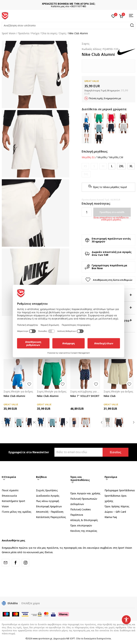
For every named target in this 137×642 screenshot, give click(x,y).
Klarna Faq (111, 517)
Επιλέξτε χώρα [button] (30, 603)
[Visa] (53, 614)
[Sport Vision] (5, 15)
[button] (68, 25)
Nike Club (110, 396)
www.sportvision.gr (42, 638)
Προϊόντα (23, 33)
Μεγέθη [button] (102, 157)
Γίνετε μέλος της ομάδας (16, 511)
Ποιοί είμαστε (10, 490)
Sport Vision (9, 33)
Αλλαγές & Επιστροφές (84, 520)
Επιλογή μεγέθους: (95, 151)
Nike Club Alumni (14, 396)
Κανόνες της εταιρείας (83, 530)
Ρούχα (35, 33)
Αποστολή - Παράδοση (49, 511)
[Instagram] (25, 562)
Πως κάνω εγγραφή (47, 501)
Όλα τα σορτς (49, 33)
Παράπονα (76, 514)
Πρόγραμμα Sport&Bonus (120, 490)
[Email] (5, 562)
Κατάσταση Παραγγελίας (51, 517)
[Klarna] (63, 614)
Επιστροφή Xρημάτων (49, 506)
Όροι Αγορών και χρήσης (85, 493)
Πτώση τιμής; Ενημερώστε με (105, 98)
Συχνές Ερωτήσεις (47, 490)
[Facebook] (15, 562)
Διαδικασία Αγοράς (47, 495)
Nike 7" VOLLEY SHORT (85, 396)
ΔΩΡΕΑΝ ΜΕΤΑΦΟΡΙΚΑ (68, 3)
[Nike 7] (85, 374)
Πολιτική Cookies (80, 509)
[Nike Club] (118, 374)
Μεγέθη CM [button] (116, 157)
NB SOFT (70, 638)
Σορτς (62, 33)
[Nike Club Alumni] (18, 374)
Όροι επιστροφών (81, 525)
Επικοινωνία (9, 495)
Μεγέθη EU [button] (88, 157)
